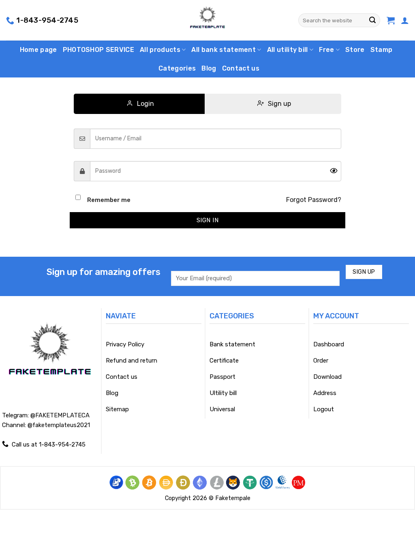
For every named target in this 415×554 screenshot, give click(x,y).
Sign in (207, 220)
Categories (177, 68)
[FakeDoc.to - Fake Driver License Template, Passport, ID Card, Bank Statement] (208, 20)
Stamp (381, 50)
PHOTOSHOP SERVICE (98, 50)
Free (326, 50)
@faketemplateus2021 (59, 425)
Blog (208, 68)
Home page (38, 50)
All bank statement (223, 50)
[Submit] (372, 20)
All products (160, 50)
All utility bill (287, 50)
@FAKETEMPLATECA (60, 415)
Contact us (240, 68)
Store (355, 50)
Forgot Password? (313, 200)
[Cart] (391, 20)
